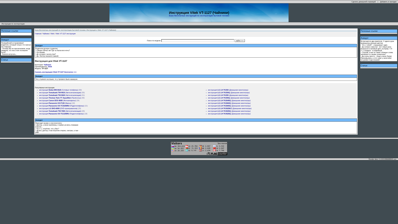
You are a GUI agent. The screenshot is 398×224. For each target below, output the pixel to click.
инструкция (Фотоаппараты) (57, 100)
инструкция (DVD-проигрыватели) (58, 108)
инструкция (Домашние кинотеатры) (228, 90)
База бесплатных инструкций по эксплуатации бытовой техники (199, 15)
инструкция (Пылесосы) (60, 98)
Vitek (52, 34)
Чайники (46, 34)
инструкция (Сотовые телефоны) (58, 90)
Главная (38, 34)
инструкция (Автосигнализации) (60, 92)
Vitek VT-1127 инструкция (66, 34)
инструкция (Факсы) (55, 103)
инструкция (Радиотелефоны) (61, 106)
